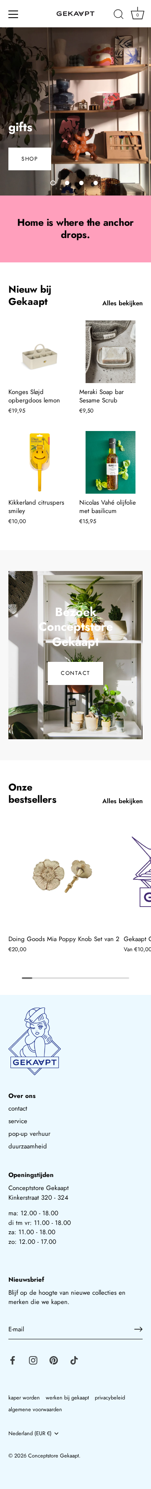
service (17, 1121)
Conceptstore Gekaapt (53, 1456)
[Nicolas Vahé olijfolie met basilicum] (110, 462)
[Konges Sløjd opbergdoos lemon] (39, 351)
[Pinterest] (53, 1359)
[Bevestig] (138, 1329)
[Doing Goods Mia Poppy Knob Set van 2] (64, 874)
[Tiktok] (74, 1359)
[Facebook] (12, 1359)
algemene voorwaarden (35, 1409)
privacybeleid (110, 1398)
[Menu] (13, 14)
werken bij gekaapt (67, 1398)
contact (17, 1108)
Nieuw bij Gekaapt (29, 295)
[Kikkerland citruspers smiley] (39, 462)
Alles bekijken (122, 303)
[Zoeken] (118, 15)
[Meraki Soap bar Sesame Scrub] (110, 351)
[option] (75, 111)
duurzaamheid (27, 1146)
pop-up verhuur (29, 1133)
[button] (53, 183)
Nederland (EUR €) (30, 1433)
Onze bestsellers (32, 793)
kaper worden (24, 1398)
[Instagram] (33, 1359)
